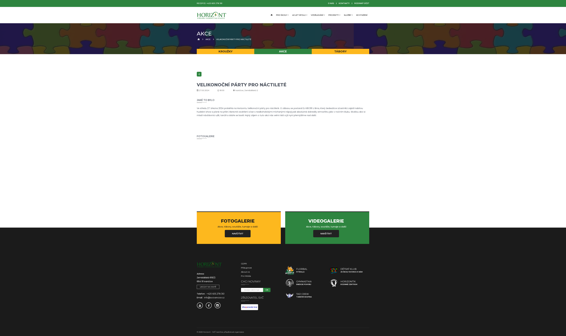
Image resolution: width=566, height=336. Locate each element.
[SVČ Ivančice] (211, 15)
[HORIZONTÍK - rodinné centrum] (333, 282)
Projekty (333, 15)
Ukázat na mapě (208, 287)
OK (266, 290)
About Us (245, 272)
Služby (347, 15)
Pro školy (281, 15)
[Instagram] (218, 305)
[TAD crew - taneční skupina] (289, 295)
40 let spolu (299, 15)
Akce (207, 39)
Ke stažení (361, 15)
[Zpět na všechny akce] (199, 74)
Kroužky (225, 51)
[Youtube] (200, 305)
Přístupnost (246, 268)
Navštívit (237, 233)
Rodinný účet (361, 3)
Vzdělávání (317, 15)
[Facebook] (209, 305)
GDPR (244, 263)
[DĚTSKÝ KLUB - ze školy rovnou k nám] (333, 270)
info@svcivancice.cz (214, 297)
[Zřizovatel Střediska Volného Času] (249, 307)
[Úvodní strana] (271, 15)
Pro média (246, 276)
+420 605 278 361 (214, 3)
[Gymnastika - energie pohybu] (289, 282)
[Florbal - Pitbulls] (289, 270)
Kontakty (344, 3)
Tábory (340, 51)
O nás (331, 3)
